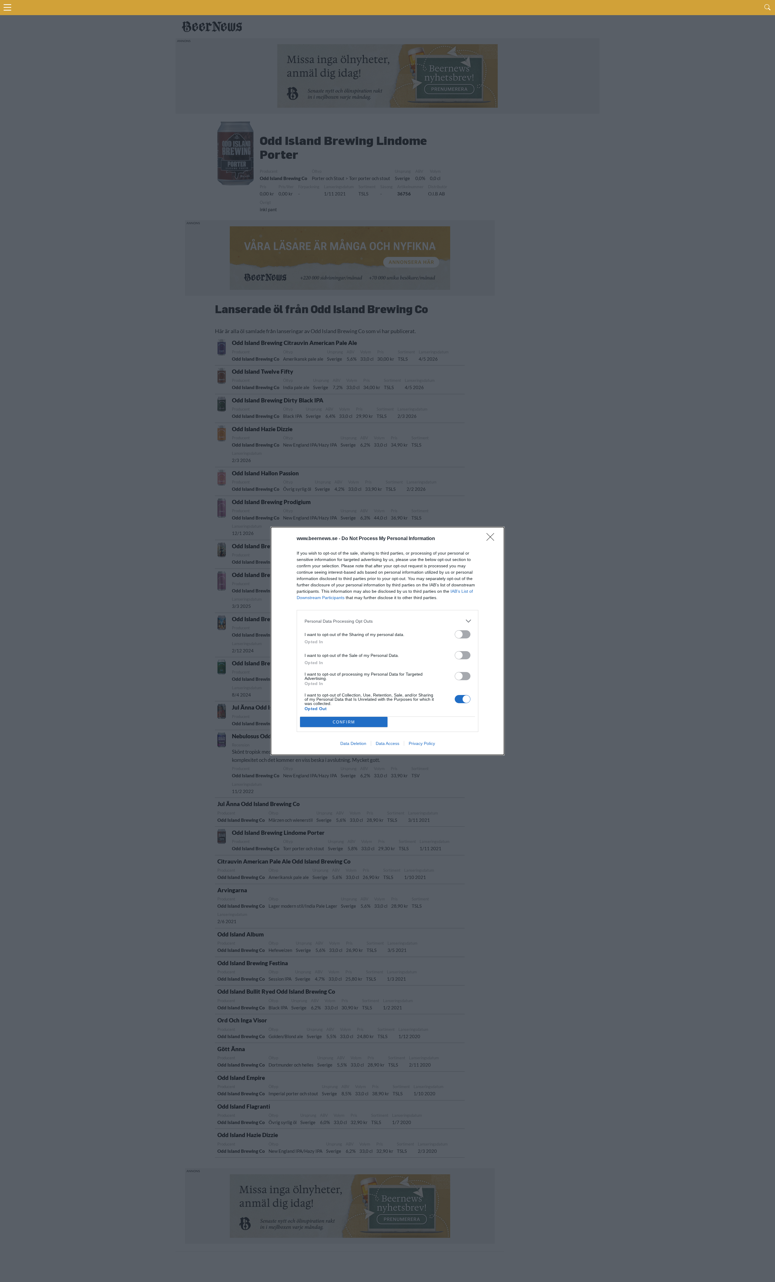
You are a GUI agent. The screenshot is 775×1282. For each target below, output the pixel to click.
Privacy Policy (422, 743)
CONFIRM (344, 722)
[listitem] (387, 621)
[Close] (492, 539)
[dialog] (387, 641)
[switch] (462, 634)
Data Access (387, 743)
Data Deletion (353, 743)
